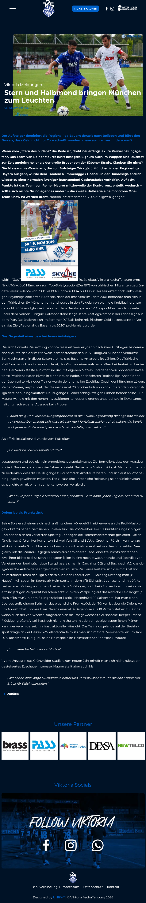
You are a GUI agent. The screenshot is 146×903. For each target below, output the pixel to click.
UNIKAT (59, 897)
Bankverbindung (45, 887)
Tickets (85, 8)
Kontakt (113, 887)
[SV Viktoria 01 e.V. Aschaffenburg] (49, 8)
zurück (13, 694)
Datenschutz (93, 887)
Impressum (70, 887)
